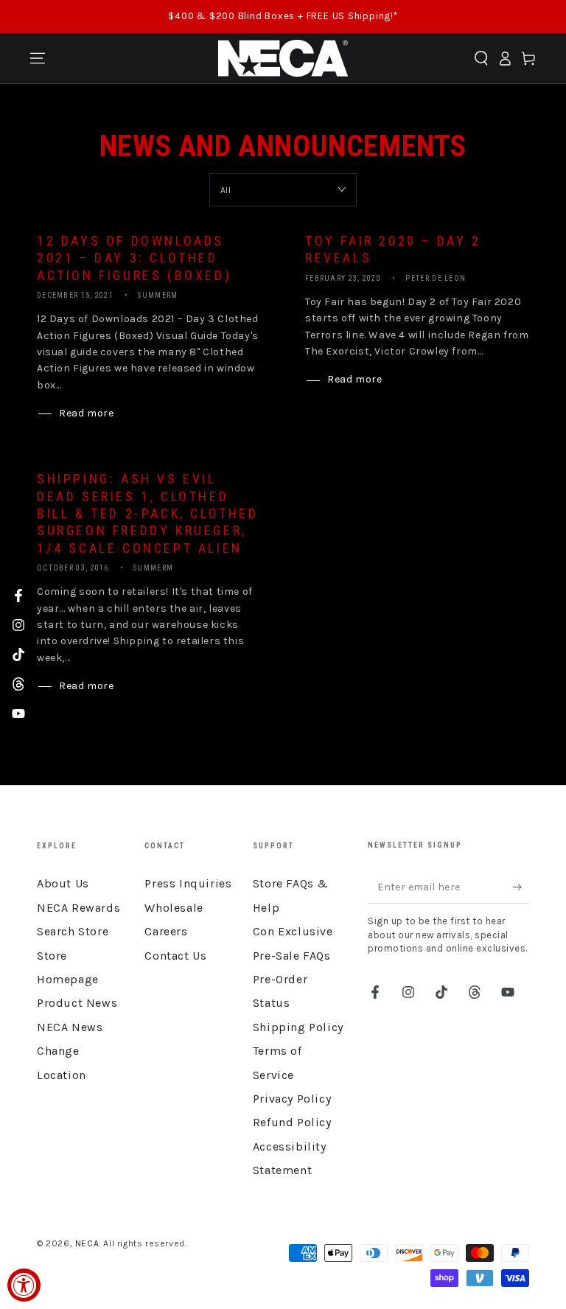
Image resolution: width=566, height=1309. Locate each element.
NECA (87, 1243)
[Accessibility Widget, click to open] (24, 1285)
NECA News (69, 1027)
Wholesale (173, 908)
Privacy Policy (292, 1099)
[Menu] (37, 58)
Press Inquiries (187, 883)
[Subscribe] (520, 886)
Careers (165, 931)
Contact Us (175, 956)
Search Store (72, 931)
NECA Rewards (78, 908)
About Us (63, 883)
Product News (77, 1003)
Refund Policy (292, 1122)
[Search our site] (481, 58)
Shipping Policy (298, 1027)
